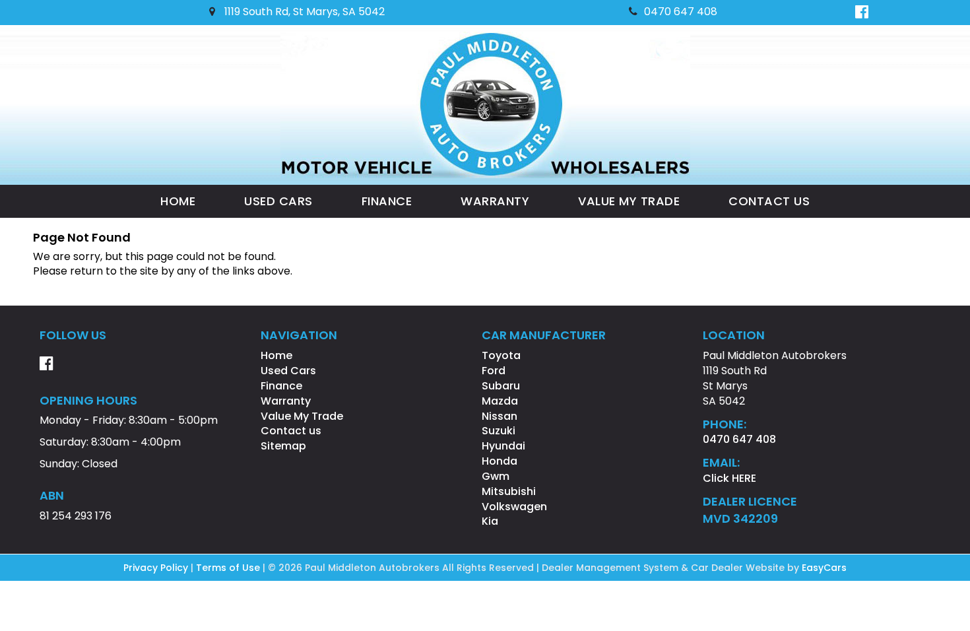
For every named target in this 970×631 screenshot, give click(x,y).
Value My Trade (629, 201)
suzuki (498, 430)
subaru (501, 385)
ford (493, 370)
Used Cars (278, 201)
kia (490, 521)
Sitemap (283, 445)
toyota (501, 355)
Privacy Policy (157, 567)
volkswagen (514, 506)
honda (499, 461)
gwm (495, 476)
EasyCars (824, 567)
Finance (387, 201)
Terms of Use (229, 567)
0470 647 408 (680, 11)
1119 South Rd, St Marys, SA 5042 (303, 11)
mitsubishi (509, 491)
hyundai (503, 445)
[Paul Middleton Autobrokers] (485, 105)
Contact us (769, 201)
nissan (499, 416)
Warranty (495, 201)
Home (177, 201)
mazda (500, 401)
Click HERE (729, 478)
